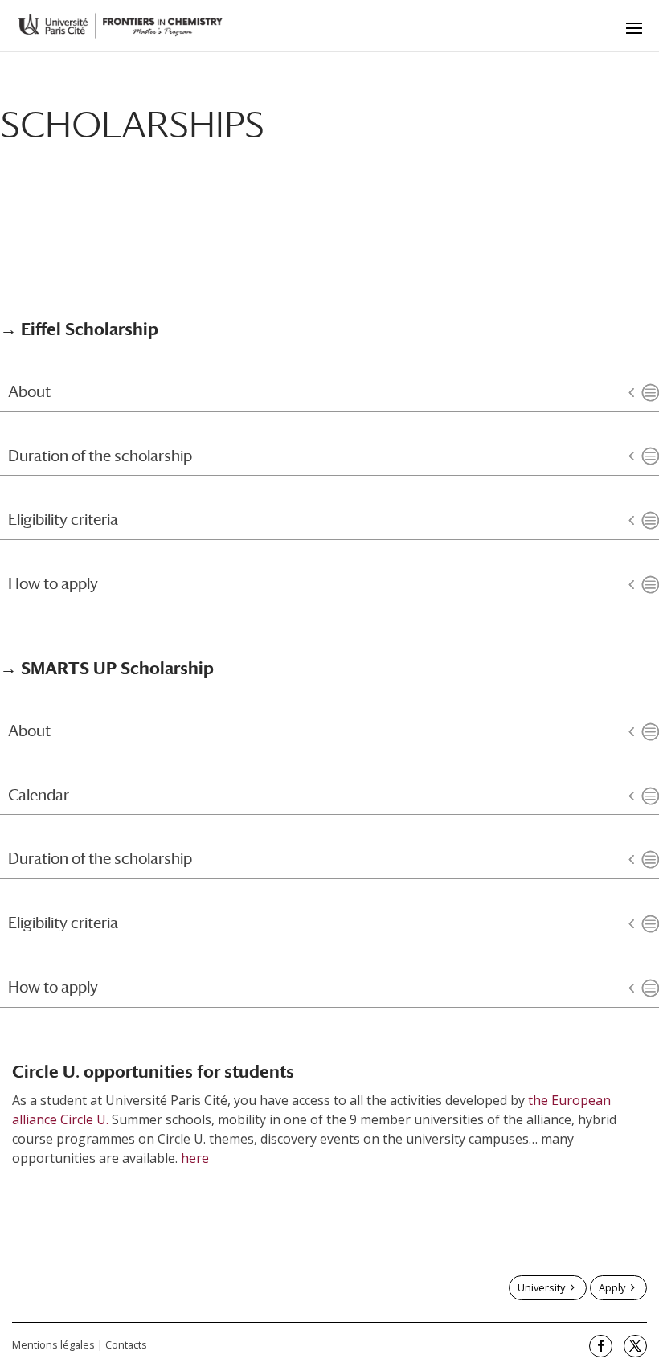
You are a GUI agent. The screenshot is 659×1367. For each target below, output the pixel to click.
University (541, 1287)
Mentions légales (53, 1344)
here (195, 1158)
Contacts (126, 1344)
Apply (612, 1287)
